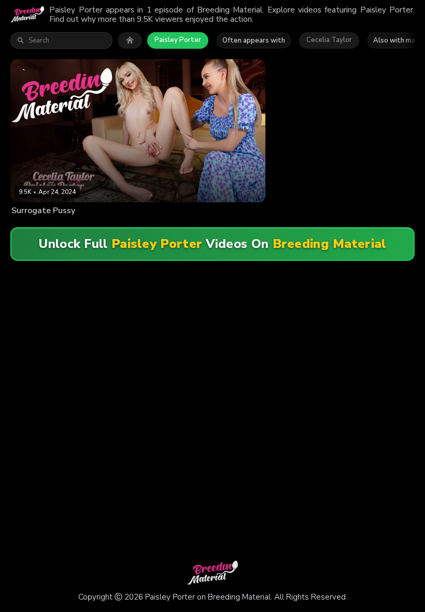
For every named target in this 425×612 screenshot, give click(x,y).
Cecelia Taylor (329, 40)
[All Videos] (130, 40)
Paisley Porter (177, 40)
